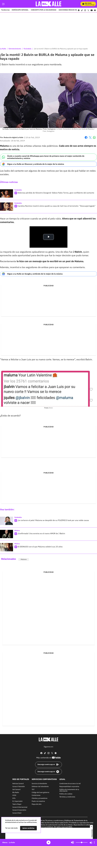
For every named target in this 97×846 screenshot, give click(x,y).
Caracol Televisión (18, 786)
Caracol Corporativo (19, 810)
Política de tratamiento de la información (69, 790)
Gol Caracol (16, 789)
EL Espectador (17, 801)
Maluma (23, 559)
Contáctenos (36, 795)
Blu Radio (15, 792)
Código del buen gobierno (40, 792)
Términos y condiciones (67, 797)
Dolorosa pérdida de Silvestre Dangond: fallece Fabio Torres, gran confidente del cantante (56, 193)
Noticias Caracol (18, 783)
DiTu (13, 798)
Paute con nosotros (38, 801)
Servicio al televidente (39, 783)
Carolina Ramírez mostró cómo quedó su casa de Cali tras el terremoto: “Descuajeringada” (56, 206)
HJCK (14, 795)
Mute (72, 842)
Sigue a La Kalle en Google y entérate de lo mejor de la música (35, 274)
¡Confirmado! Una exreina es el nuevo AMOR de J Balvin (41, 533)
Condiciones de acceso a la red (70, 783)
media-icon (48, 842)
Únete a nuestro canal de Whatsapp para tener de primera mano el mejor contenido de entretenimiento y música (45, 157)
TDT (33, 789)
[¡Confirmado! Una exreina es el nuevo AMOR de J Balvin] (6, 534)
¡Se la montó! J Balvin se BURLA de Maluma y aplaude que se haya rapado (61, 48)
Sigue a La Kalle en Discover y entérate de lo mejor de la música (35, 164)
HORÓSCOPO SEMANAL (20, 10)
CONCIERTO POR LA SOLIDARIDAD (43, 10)
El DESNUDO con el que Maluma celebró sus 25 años (40, 546)
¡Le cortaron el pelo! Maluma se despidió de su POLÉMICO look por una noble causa (53, 520)
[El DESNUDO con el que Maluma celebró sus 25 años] (6, 547)
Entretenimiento (15, 48)
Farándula (27, 48)
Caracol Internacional (19, 807)
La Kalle (3, 48)
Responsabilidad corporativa (69, 786)
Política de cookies (65, 794)
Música (17, 531)
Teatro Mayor (16, 804)
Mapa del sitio (36, 804)
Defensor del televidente (40, 786)
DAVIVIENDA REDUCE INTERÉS (70, 10)
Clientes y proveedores (39, 798)
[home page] (48, 3)
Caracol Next (16, 813)
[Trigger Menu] (3, 4)
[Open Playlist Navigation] (94, 842)
